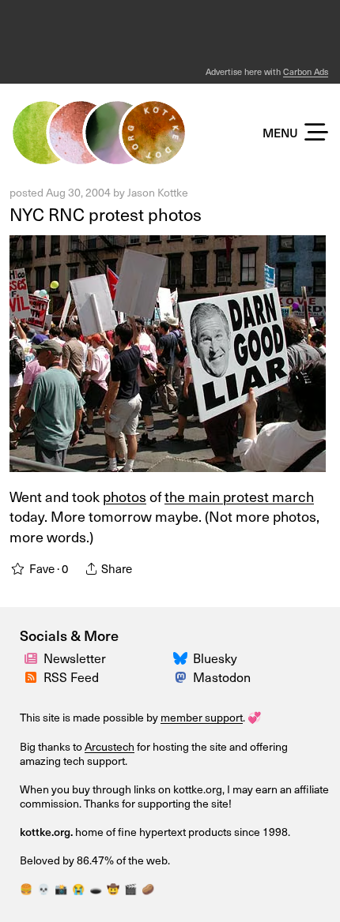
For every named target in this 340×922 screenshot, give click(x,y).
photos (124, 496)
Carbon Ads (305, 71)
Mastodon (222, 677)
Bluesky (215, 658)
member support (202, 717)
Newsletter (74, 658)
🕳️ (95, 889)
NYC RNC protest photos (105, 214)
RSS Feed (71, 677)
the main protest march (239, 496)
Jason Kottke (157, 192)
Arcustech (109, 746)
